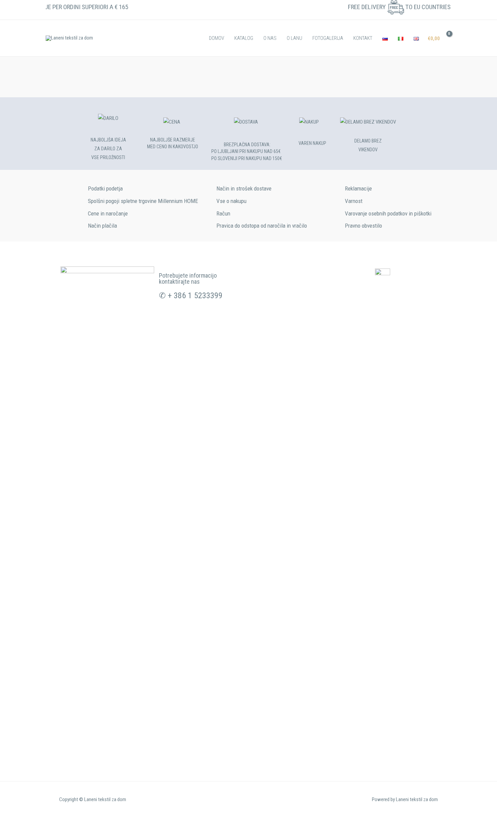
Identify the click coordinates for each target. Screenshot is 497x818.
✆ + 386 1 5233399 (190, 295)
